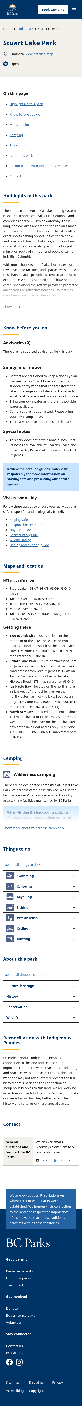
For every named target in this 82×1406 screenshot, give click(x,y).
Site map (12, 1382)
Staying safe (19, 519)
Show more (12, 306)
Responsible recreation (27, 525)
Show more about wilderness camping (32, 828)
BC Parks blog (16, 1353)
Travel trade (15, 1285)
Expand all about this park (23, 974)
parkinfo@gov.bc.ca (55, 1160)
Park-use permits (19, 1271)
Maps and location (23, 124)
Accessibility (15, 1390)
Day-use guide (20, 530)
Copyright (36, 1390)
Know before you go (25, 114)
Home (7, 28)
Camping (16, 135)
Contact (15, 176)
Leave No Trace (30, 817)
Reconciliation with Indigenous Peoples (39, 166)
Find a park (25, 28)
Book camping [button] (53, 9)
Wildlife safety (20, 540)
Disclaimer (37, 1382)
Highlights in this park (26, 104)
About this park (21, 155)
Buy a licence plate (20, 1315)
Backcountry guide (24, 535)
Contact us (14, 1346)
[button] (74, 9)
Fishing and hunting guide (29, 545)
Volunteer (14, 1322)
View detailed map (39, 54)
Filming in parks (18, 1278)
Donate (12, 1308)
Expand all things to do (21, 864)
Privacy (57, 1382)
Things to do (19, 145)
